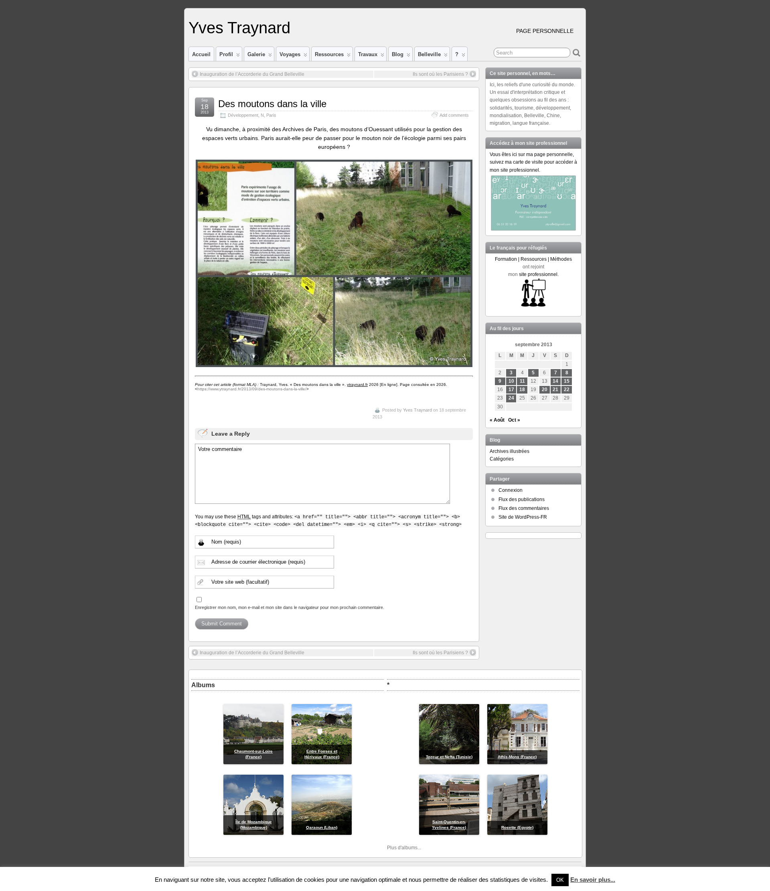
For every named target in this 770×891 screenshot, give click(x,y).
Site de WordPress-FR (522, 517)
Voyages (290, 54)
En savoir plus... (592, 879)
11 (522, 381)
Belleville (429, 54)
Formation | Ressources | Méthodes (533, 259)
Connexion (510, 490)
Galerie (256, 54)
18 (522, 389)
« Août (497, 420)
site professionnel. (539, 274)
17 (511, 389)
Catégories (502, 459)
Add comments (454, 115)
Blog (397, 54)
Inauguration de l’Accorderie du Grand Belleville (252, 74)
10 (511, 381)
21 (555, 389)
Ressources (329, 54)
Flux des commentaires (523, 508)
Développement (243, 115)
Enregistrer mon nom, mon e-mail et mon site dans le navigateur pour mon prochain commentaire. (289, 607)
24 (511, 398)
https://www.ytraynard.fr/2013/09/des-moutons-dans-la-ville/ (251, 389)
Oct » (514, 420)
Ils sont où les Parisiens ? (440, 74)
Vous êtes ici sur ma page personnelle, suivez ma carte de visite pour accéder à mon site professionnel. (533, 162)
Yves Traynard (239, 28)
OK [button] (560, 880)
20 (544, 389)
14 (555, 381)
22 (566, 389)
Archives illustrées (509, 451)
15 (566, 381)
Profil (226, 54)
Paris (271, 115)
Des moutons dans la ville (272, 103)
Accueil (201, 54)
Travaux (367, 54)
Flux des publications (521, 499)
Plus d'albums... (404, 847)
